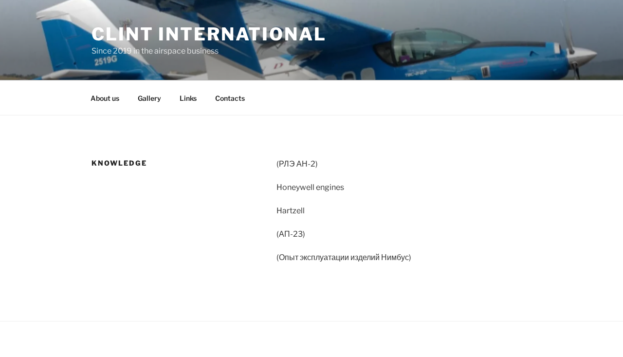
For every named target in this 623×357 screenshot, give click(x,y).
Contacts (230, 98)
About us (105, 98)
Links (188, 98)
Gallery (149, 98)
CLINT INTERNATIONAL (209, 34)
